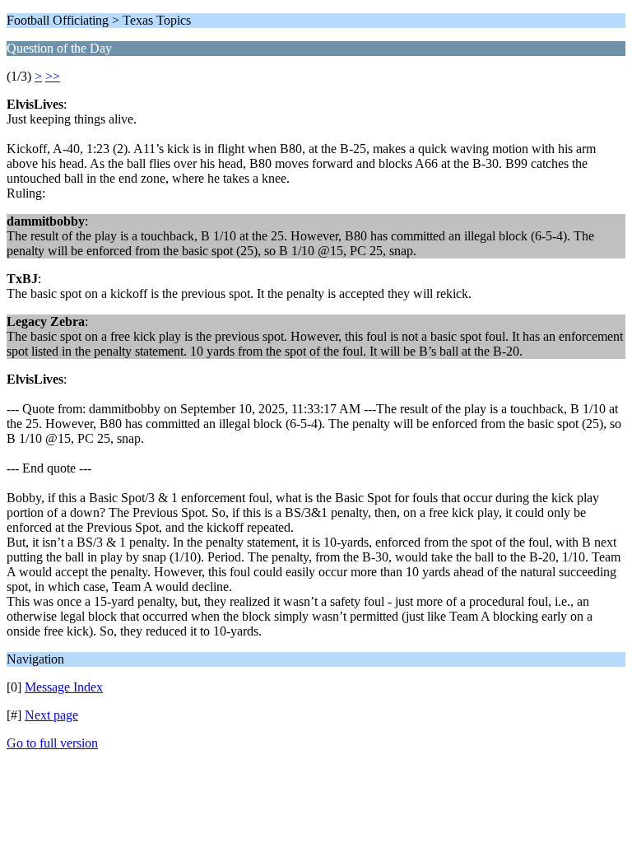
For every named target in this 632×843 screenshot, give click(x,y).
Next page (51, 715)
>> (52, 76)
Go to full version (52, 743)
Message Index (64, 687)
